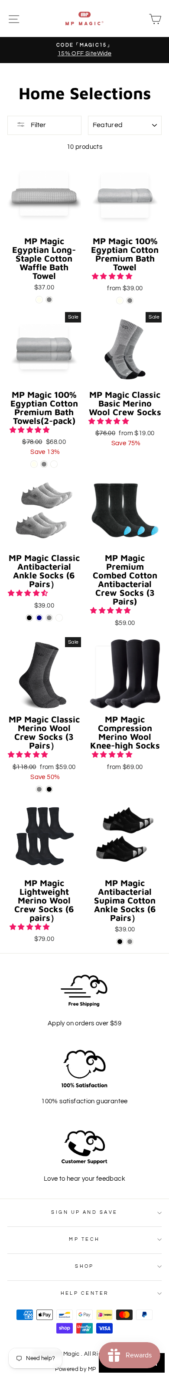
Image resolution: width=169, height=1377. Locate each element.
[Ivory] (39, 299)
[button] (112, 276)
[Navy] (39, 618)
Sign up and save (84, 1212)
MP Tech (84, 1239)
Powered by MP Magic (84, 1369)
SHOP (84, 1266)
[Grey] (49, 299)
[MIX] (54, 464)
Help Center (85, 1293)
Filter (37, 124)
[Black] (29, 618)
